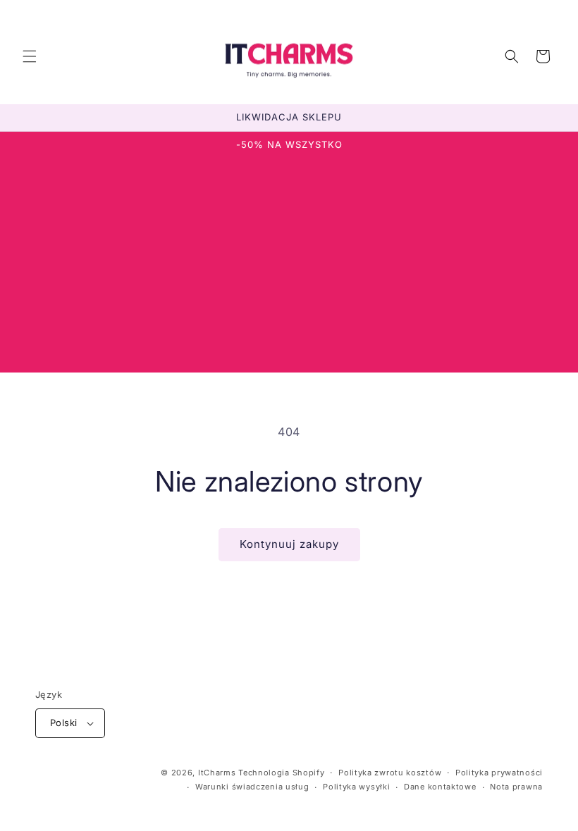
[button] (29, 56)
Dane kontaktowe (440, 787)
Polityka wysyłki (356, 787)
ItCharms (217, 772)
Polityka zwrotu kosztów (389, 772)
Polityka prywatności (499, 772)
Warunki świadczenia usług (252, 787)
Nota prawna (516, 787)
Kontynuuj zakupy (289, 544)
